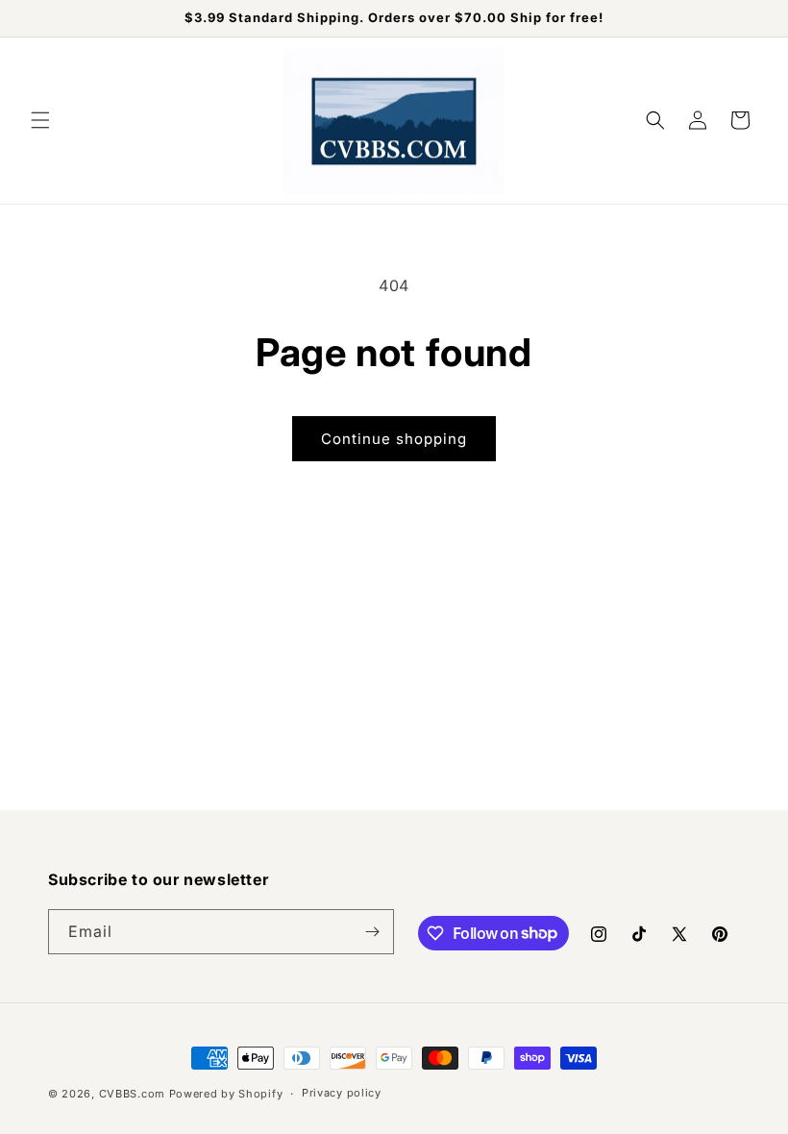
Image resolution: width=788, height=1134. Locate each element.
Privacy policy (342, 1092)
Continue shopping (394, 439)
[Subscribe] (372, 931)
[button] (40, 120)
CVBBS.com (132, 1093)
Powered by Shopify (226, 1093)
